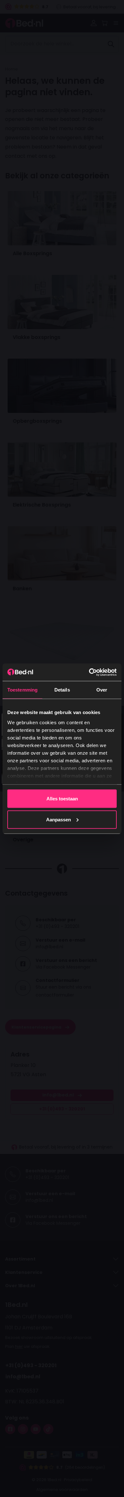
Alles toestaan (62, 798)
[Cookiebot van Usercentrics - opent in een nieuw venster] (89, 672)
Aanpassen (58, 819)
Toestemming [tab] (22, 689)
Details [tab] (62, 689)
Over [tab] (101, 689)
